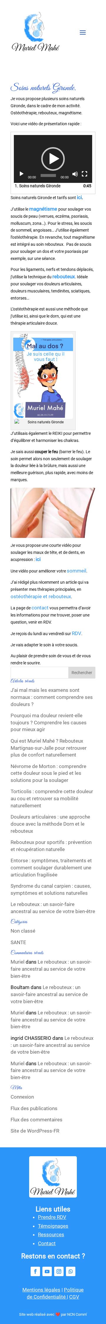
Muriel (17, 962)
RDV (76, 633)
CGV (74, 1297)
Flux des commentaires (36, 1120)
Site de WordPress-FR (35, 1131)
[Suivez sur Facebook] (35, 1271)
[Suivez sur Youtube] (47, 1271)
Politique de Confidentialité (55, 1293)
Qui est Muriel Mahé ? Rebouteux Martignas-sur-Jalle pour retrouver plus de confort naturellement (49, 748)
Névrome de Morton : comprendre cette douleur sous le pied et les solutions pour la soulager (48, 773)
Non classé (23, 931)
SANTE (18, 942)
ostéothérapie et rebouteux (41, 596)
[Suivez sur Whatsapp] (70, 1271)
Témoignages (53, 1226)
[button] (53, 159)
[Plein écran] (84, 174)
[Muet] (75, 174)
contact (40, 608)
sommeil (76, 571)
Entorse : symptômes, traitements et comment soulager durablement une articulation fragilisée (51, 868)
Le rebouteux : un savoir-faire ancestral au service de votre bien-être (53, 907)
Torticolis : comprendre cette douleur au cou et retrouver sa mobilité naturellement (52, 798)
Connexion (22, 1097)
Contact (47, 1243)
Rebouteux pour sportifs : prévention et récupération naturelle (51, 845)
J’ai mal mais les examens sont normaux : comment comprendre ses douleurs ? (52, 697)
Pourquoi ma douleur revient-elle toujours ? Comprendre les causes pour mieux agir (49, 723)
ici (38, 559)
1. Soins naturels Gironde (37, 185)
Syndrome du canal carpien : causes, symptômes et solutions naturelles (51, 889)
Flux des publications (34, 1108)
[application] (53, 159)
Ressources (51, 1234)
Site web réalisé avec (37, 1314)
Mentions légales (41, 1290)
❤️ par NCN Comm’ (71, 1314)
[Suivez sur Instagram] (59, 1271)
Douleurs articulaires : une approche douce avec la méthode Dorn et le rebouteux (50, 824)
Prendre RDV (52, 1217)
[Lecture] (21, 174)
